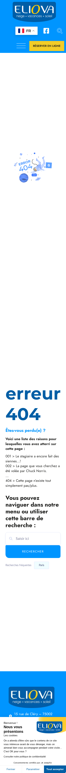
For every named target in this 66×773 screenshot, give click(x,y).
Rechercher (33, 551)
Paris (41, 565)
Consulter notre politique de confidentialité (25, 756)
